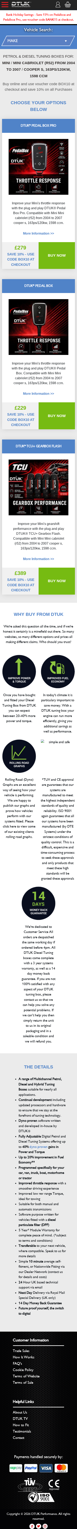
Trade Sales (21, 1351)
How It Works (23, 1357)
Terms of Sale (23, 1382)
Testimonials (22, 1431)
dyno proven (39, 1147)
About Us (20, 1412)
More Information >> (38, 393)
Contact (18, 1437)
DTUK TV (20, 1418)
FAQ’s (17, 1363)
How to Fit (21, 1425)
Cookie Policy (23, 1370)
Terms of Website (26, 1376)
